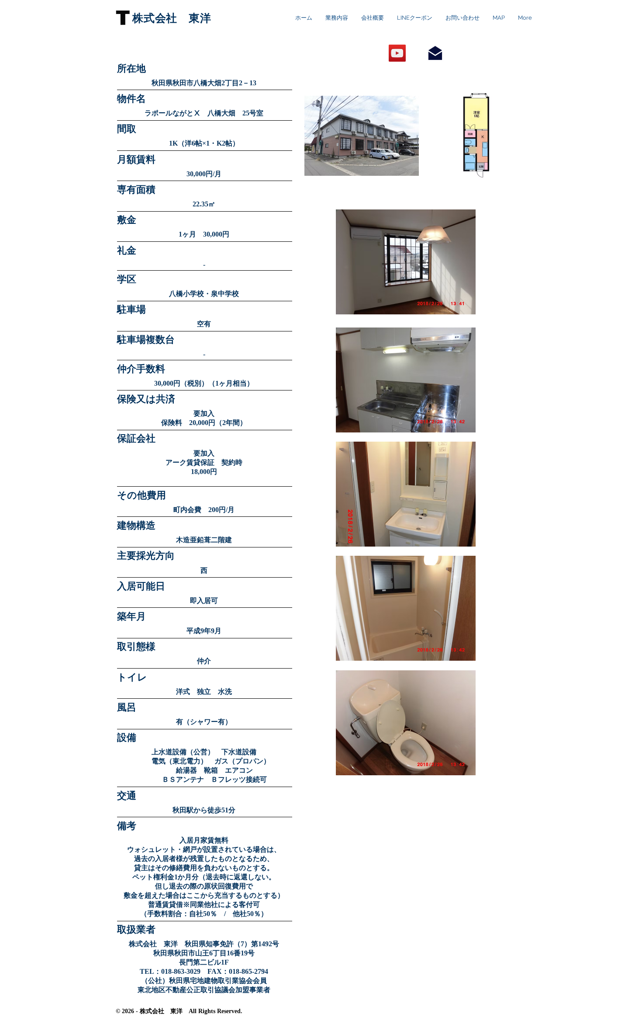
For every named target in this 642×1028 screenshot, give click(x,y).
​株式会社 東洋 (171, 18)
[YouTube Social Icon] (397, 53)
